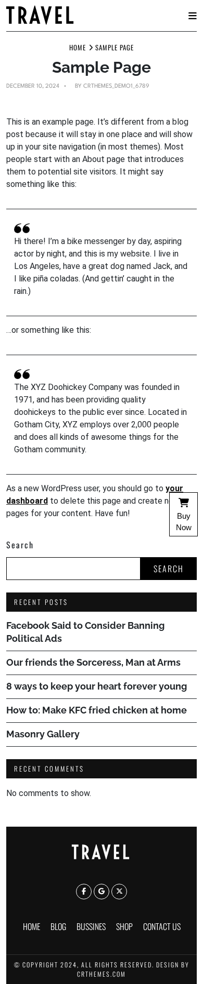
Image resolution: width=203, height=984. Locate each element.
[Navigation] (192, 16)
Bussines (91, 926)
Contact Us (162, 926)
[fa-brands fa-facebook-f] (84, 891)
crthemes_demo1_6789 (116, 86)
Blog (58, 926)
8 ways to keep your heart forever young (96, 686)
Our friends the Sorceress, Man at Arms (93, 662)
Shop (124, 926)
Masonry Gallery (43, 734)
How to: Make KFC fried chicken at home (96, 710)
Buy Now (184, 521)
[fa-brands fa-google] (101, 891)
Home (31, 926)
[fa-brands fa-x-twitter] (119, 891)
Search (20, 544)
